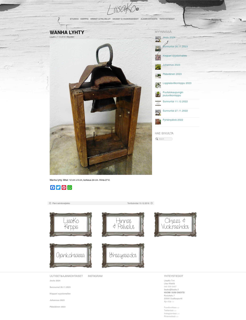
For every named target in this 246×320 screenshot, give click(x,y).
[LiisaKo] (123, 8)
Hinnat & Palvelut (100, 19)
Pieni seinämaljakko (61, 203)
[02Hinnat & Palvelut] (123, 224)
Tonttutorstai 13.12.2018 (138, 203)
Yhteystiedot (167, 19)
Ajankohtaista (149, 19)
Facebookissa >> (171, 307)
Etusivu (74, 19)
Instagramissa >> (172, 313)
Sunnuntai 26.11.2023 (60, 287)
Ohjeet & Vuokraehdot (126, 19)
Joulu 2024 (55, 280)
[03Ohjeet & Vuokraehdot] (175, 224)
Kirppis (84, 19)
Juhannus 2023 (57, 300)
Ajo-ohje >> (169, 301)
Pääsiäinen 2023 (57, 306)
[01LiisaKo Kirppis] (71, 224)
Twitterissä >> (170, 310)
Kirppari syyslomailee (60, 293)
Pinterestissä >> (171, 316)
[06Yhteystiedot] (123, 255)
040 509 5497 (170, 286)
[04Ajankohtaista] (71, 255)
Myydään (70, 36)
